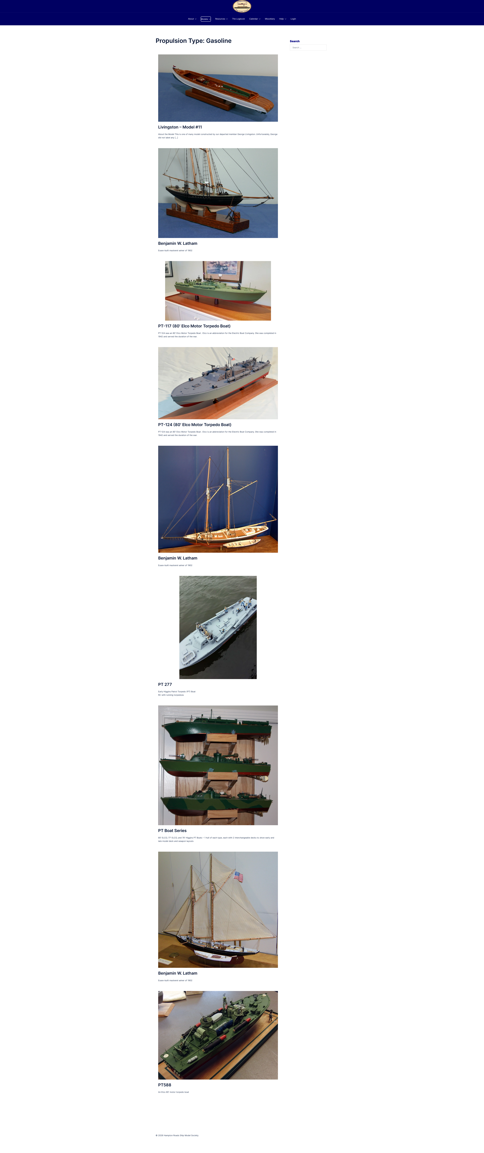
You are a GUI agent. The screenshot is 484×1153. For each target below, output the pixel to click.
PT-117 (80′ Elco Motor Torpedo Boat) (194, 326)
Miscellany (270, 19)
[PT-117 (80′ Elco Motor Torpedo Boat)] (218, 290)
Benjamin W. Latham (177, 243)
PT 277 (165, 684)
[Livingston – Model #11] (218, 88)
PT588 (164, 1084)
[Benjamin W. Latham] (218, 193)
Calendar (253, 19)
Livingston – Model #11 (180, 127)
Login (293, 19)
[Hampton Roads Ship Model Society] (242, 6)
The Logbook (238, 19)
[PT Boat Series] (218, 765)
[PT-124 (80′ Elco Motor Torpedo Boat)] (218, 383)
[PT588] (218, 1035)
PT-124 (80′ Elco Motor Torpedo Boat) (195, 424)
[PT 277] (218, 627)
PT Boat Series (172, 830)
